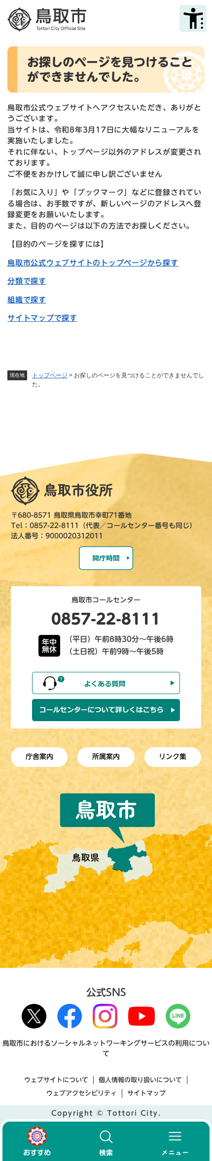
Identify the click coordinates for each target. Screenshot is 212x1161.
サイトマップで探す (42, 318)
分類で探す (26, 281)
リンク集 (172, 756)
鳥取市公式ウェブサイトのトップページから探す (92, 262)
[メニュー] (175, 1141)
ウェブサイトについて (56, 1080)
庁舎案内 (39, 756)
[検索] (106, 1141)
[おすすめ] (36, 1141)
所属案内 (106, 756)
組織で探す (26, 299)
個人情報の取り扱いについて (140, 1080)
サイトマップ (146, 1093)
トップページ (50, 375)
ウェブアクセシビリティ (81, 1093)
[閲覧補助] (193, 18)
